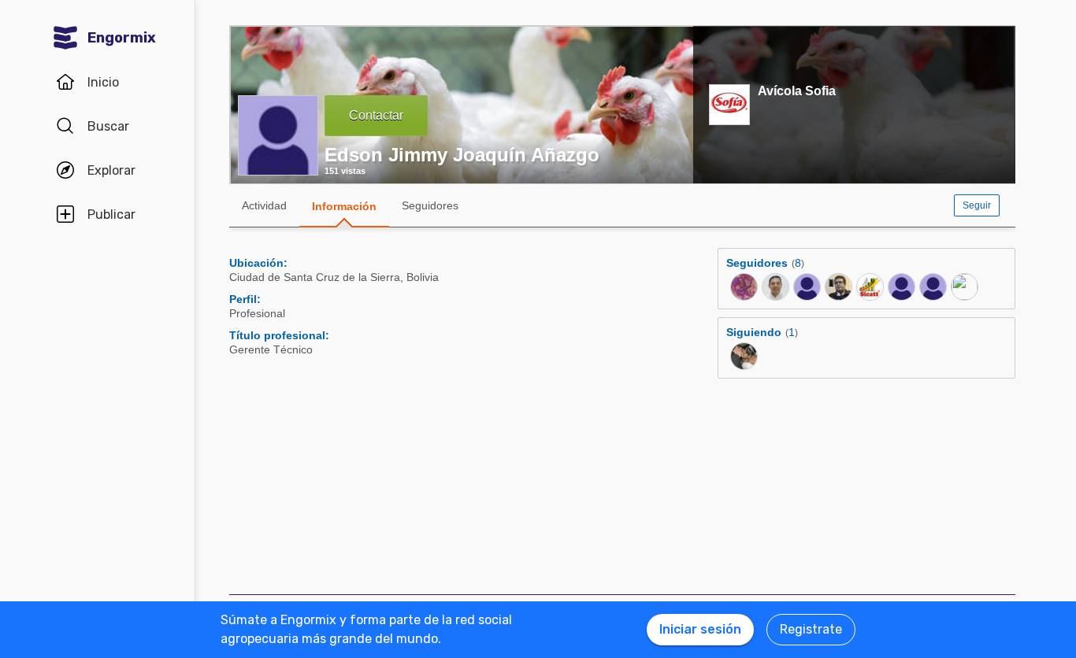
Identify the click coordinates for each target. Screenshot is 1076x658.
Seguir (977, 205)
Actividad (264, 205)
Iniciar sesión (700, 629)
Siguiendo (753, 332)
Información (344, 206)
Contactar (376, 115)
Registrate (811, 629)
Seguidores (430, 205)
